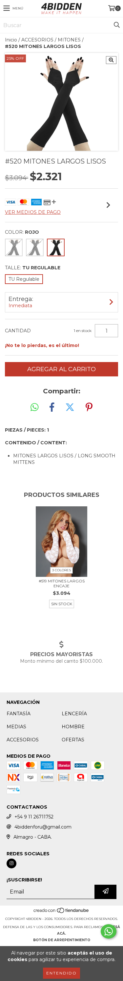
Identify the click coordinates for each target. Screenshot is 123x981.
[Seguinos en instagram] (11, 863)
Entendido (61, 973)
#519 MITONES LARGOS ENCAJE (62, 583)
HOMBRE (73, 727)
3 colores (61, 570)
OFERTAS (73, 740)
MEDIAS (16, 727)
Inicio (11, 40)
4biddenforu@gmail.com (43, 827)
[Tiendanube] (61, 912)
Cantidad (18, 331)
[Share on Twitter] (70, 407)
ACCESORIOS (37, 40)
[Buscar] (116, 25)
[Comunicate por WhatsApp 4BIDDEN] (108, 931)
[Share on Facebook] (52, 407)
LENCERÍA (74, 714)
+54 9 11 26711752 (33, 817)
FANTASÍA (19, 714)
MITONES (69, 40)
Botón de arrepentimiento (61, 940)
